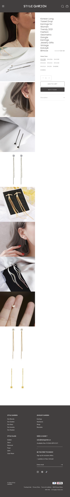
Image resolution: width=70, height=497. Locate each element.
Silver (9, 442)
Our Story (10, 424)
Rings (38, 424)
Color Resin (10, 453)
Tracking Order (28, 487)
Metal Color (44, 56)
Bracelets (39, 427)
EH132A (43, 63)
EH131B (56, 63)
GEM (8, 451)
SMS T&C (47, 490)
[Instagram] (38, 472)
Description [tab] (44, 97)
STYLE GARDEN (11, 483)
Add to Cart (52, 84)
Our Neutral (10, 430)
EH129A (49, 59)
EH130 (49, 66)
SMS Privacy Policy (58, 487)
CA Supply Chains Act (57, 490)
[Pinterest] (42, 472)
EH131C (49, 63)
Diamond (10, 445)
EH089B (55, 66)
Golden (9, 440)
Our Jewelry (11, 427)
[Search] (63, 6)
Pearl (8, 448)
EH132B (56, 59)
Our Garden (10, 422)
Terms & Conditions (46, 487)
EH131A (43, 66)
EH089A (43, 70)
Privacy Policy (36, 487)
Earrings (39, 419)
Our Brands (10, 419)
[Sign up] (62, 465)
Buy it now (52, 90)
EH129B (43, 59)
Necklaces (40, 422)
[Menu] (3, 6)
